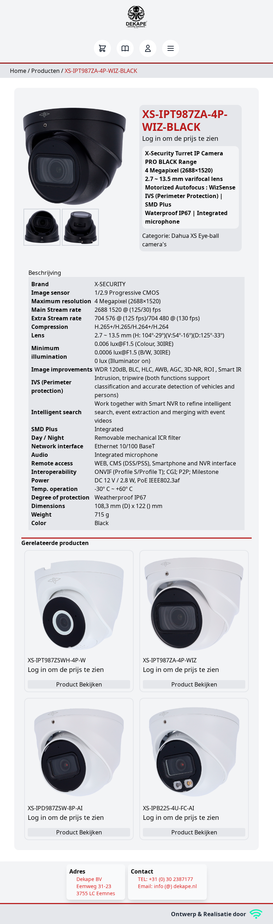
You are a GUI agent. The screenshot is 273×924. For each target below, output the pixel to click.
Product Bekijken (79, 684)
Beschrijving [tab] (44, 273)
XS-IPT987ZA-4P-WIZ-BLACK (101, 71)
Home (18, 71)
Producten (45, 71)
